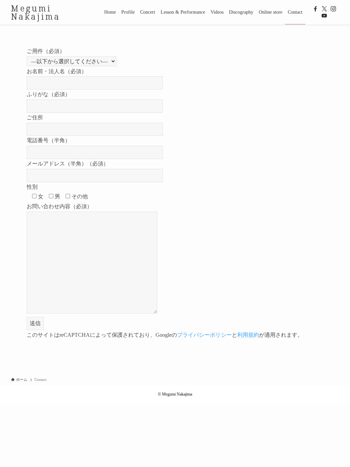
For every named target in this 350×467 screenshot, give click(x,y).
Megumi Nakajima (35, 12)
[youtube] (324, 15)
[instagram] (333, 8)
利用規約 (248, 335)
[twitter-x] (324, 8)
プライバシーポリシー (204, 335)
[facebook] (315, 8)
